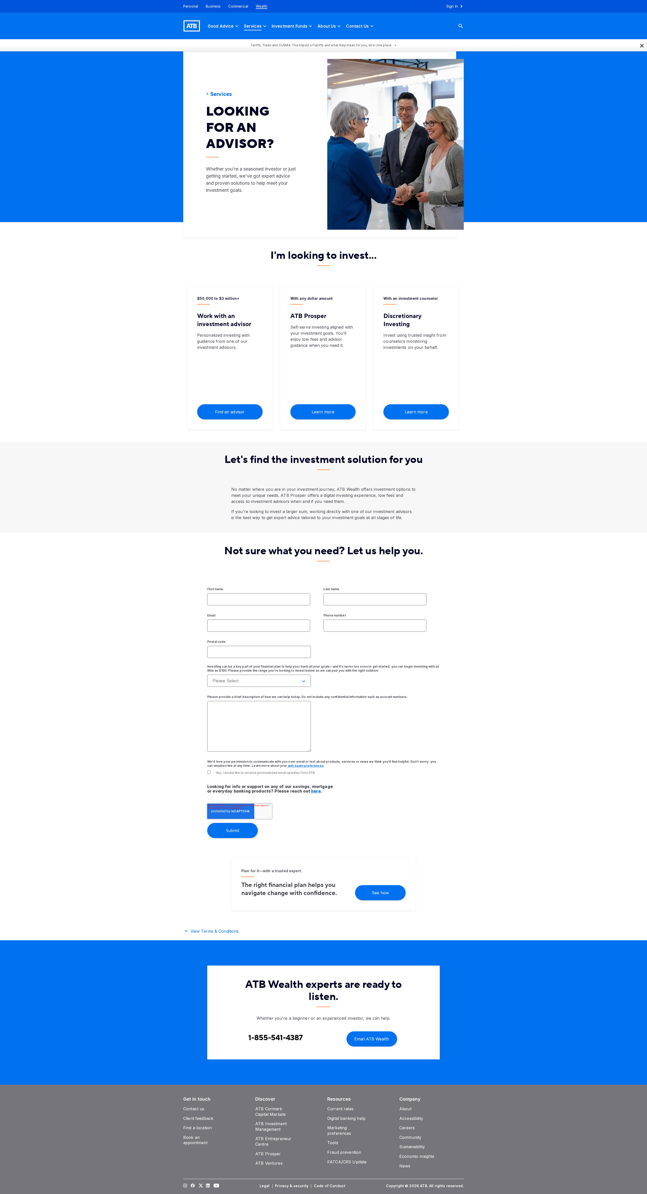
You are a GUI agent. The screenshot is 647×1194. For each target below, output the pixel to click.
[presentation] (388, 144)
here (316, 791)
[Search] (464, 26)
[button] (642, 45)
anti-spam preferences (306, 765)
